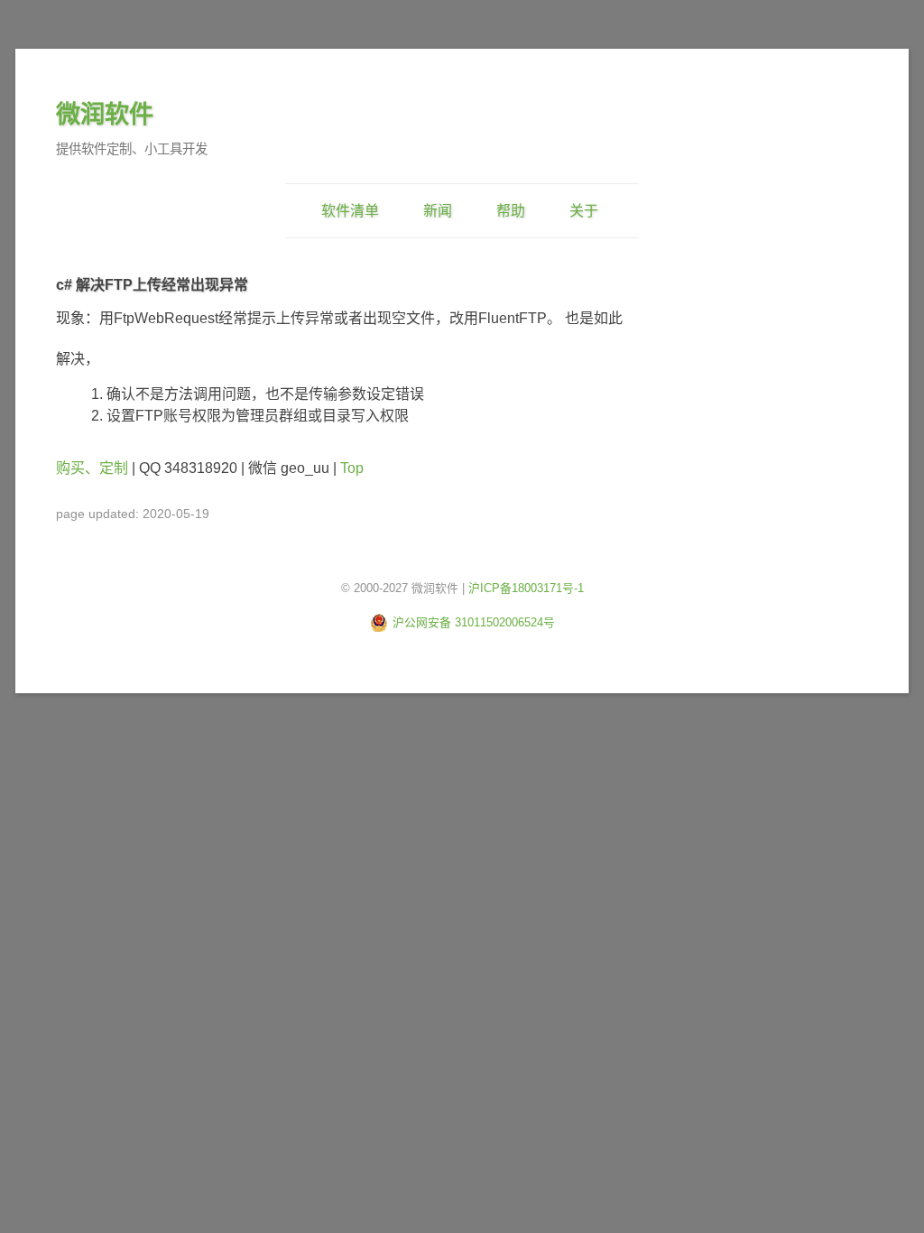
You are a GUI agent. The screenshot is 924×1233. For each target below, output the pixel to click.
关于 (583, 210)
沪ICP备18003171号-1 (526, 588)
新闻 (437, 210)
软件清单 (350, 210)
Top (352, 468)
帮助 (510, 210)
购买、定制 (92, 468)
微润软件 (104, 114)
